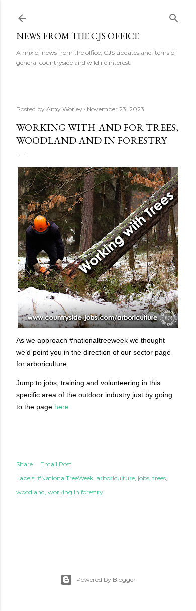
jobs (143, 478)
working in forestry (75, 492)
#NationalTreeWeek (65, 478)
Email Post (56, 464)
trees (159, 478)
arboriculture (115, 478)
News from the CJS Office (77, 36)
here (61, 407)
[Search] (174, 16)
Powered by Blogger (106, 579)
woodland (30, 492)
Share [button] (24, 464)
